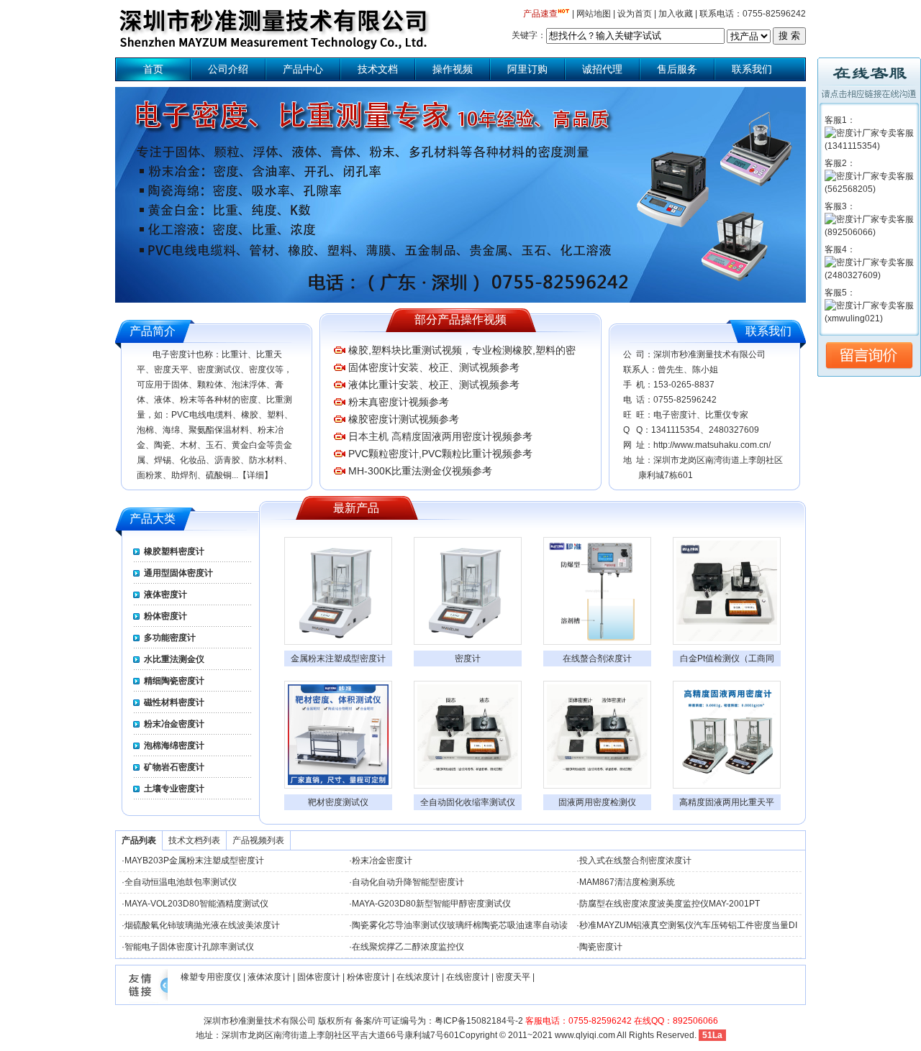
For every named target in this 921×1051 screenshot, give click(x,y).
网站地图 (593, 14)
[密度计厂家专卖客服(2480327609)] (869, 275)
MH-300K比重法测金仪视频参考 (420, 471)
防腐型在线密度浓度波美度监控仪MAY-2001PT (669, 904)
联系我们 (752, 69)
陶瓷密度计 (600, 947)
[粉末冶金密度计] (468, 591)
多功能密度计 (170, 638)
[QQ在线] (869, 146)
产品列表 (139, 840)
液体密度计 (165, 594)
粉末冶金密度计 (174, 724)
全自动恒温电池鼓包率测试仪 (180, 882)
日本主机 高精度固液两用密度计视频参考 (440, 436)
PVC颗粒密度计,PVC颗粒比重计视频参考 (440, 453)
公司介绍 (228, 69)
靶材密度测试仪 (338, 802)
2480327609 (734, 430)
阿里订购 (527, 69)
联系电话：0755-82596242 (752, 14)
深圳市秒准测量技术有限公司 (260, 1021)
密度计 (468, 658)
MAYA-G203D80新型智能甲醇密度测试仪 (431, 904)
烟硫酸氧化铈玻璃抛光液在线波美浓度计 (202, 925)
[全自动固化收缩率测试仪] (468, 735)
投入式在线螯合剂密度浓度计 (635, 860)
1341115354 (675, 430)
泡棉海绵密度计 (174, 745)
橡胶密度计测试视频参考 (403, 419)
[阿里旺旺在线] (869, 318)
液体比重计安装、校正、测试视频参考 (434, 384)
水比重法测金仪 (174, 659)
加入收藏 (675, 14)
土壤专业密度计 (174, 789)
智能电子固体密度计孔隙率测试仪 (189, 947)
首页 (153, 69)
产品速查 (540, 14)
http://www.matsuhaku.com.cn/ (712, 445)
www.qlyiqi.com (585, 1035)
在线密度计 (467, 977)
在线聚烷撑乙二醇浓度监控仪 (408, 947)
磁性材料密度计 (174, 702)
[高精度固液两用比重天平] (727, 735)
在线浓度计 (418, 977)
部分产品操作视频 (460, 319)
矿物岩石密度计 (174, 767)
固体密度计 (318, 977)
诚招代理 (602, 69)
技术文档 (378, 69)
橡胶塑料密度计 (174, 551)
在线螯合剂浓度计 (597, 658)
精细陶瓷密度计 (174, 681)
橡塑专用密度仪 (211, 977)
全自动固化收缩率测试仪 (467, 802)
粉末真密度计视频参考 (398, 402)
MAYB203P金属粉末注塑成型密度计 (194, 860)
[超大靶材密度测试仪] (338, 735)
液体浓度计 (269, 977)
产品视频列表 (258, 840)
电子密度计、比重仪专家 (700, 415)
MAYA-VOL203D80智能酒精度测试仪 (196, 904)
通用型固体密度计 (178, 573)
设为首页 (634, 14)
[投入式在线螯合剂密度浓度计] (597, 591)
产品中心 (303, 69)
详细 (255, 475)
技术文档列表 (194, 840)
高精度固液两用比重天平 (726, 802)
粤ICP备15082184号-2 (479, 1021)
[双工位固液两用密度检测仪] (597, 735)
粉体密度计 (165, 616)
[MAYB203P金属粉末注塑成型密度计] (338, 591)
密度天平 (513, 977)
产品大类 (153, 519)
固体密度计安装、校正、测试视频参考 (434, 367)
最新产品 (356, 508)
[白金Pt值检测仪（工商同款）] (727, 591)
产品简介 (153, 331)
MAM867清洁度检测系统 (627, 882)
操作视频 (452, 69)
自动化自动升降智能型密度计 (408, 882)
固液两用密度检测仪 (597, 802)
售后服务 (677, 69)
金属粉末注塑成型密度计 (338, 658)
